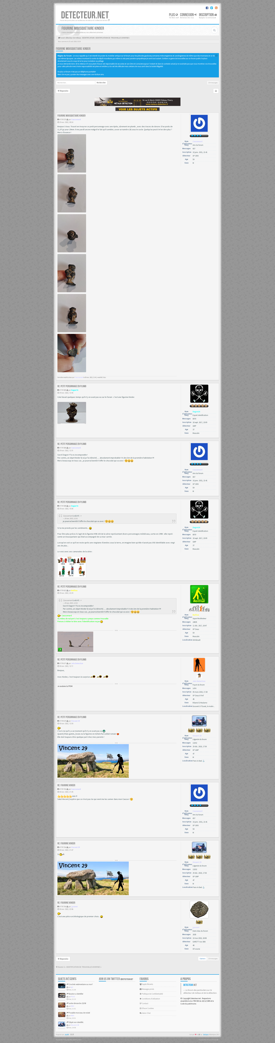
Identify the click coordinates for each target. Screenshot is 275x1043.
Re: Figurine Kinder (66, 785)
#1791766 (62, 906)
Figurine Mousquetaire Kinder (73, 49)
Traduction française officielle (65, 1040)
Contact (145, 1003)
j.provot (74, 906)
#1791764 (62, 847)
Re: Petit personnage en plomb (71, 386)
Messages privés (148, 989)
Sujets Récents (147, 984)
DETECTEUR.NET (85, 15)
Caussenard (76, 119)
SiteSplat (206, 1035)
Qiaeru (79, 1040)
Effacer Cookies (147, 1008)
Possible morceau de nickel (79, 1013)
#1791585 (62, 390)
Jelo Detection (77, 663)
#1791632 (62, 590)
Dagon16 (74, 390)
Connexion (187, 14)
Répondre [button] (63, 91)
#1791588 (62, 506)
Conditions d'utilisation (150, 998)
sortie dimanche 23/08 (77, 1003)
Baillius (74, 590)
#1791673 (62, 721)
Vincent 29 (75, 721)
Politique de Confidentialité (152, 994)
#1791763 (62, 789)
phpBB (67, 1035)
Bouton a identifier (75, 994)
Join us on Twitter (116, 979)
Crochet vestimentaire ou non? (80, 984)
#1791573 (62, 119)
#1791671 (62, 663)
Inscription (206, 14)
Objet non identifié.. (76, 1022)
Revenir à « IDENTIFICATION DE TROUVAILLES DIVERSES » (79, 967)
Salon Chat (146, 1013)
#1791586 (62, 448)
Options (202, 958)
